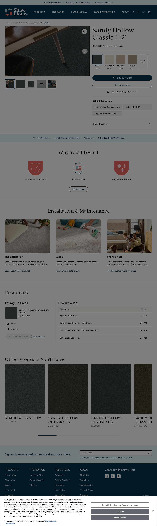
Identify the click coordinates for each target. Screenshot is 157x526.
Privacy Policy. (50, 521)
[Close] (153, 510)
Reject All (120, 511)
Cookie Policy (10, 523)
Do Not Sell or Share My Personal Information (120, 505)
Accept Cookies (120, 518)
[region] (78, 511)
